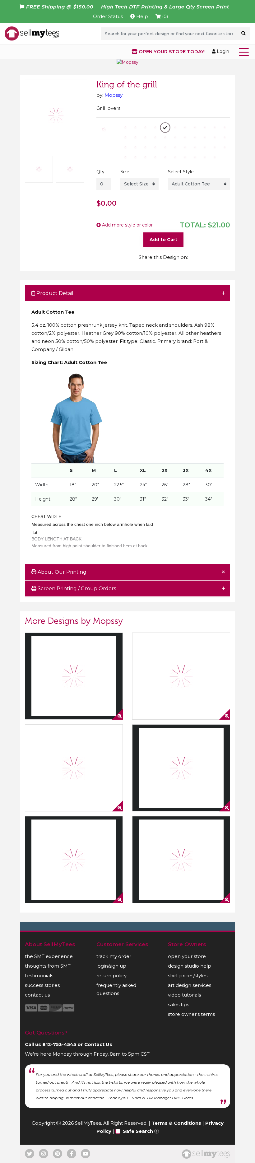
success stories (42, 985)
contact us (37, 995)
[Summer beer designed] (74, 767)
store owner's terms (191, 1014)
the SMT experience (49, 956)
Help (141, 16)
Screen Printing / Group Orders (76, 588)
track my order (113, 956)
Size (124, 172)
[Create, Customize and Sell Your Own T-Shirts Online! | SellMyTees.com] (32, 33)
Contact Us (98, 1044)
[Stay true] (74, 859)
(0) (164, 16)
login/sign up (111, 966)
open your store (187, 956)
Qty (100, 172)
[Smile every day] (181, 676)
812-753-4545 (59, 1044)
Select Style (181, 172)
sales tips (178, 1004)
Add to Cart (163, 239)
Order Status (108, 16)
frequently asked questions (116, 989)
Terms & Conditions (176, 1123)
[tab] (127, 293)
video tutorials (184, 995)
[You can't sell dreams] (181, 767)
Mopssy (113, 95)
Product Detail (54, 293)
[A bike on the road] (181, 859)
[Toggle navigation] (245, 51)
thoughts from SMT (48, 966)
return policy (111, 976)
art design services (189, 985)
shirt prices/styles (187, 976)
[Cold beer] (74, 676)
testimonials (39, 976)
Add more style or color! (127, 225)
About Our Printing (61, 572)
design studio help (189, 966)
